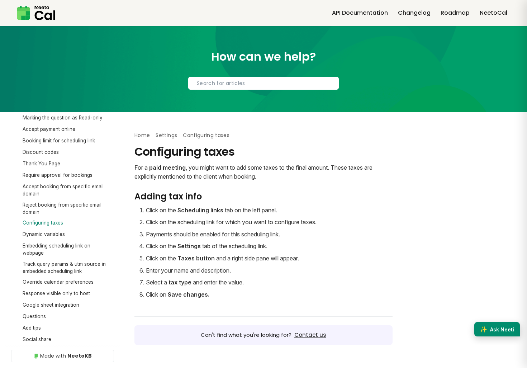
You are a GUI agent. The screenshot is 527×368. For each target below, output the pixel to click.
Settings (166, 135)
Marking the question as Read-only (63, 118)
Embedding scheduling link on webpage (56, 249)
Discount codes (41, 152)
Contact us (310, 335)
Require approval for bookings (57, 175)
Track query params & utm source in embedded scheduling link (64, 267)
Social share (37, 339)
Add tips (32, 328)
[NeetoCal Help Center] (36, 13)
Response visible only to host (56, 293)
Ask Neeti (497, 329)
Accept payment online (49, 129)
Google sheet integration (51, 305)
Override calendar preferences (58, 282)
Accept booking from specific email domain (63, 190)
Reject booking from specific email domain (62, 208)
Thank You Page (41, 163)
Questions (34, 316)
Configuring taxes (43, 223)
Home (142, 135)
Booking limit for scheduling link (59, 140)
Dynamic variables (44, 234)
